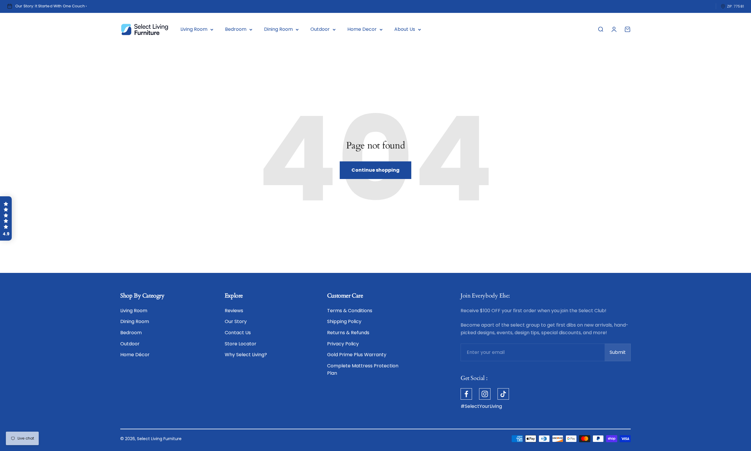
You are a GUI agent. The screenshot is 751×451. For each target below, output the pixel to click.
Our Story (236, 321)
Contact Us (238, 332)
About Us (404, 29)
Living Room (193, 29)
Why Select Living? (246, 354)
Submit (620, 354)
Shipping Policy (344, 321)
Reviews (234, 310)
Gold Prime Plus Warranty (356, 354)
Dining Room (278, 29)
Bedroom (235, 29)
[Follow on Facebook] (466, 394)
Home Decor (362, 29)
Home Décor (135, 354)
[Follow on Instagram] (485, 394)
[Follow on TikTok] (503, 394)
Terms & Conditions (349, 310)
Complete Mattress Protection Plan (362, 369)
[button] (6, 218)
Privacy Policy (343, 343)
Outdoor (320, 29)
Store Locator (240, 343)
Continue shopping (375, 170)
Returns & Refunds (348, 332)
